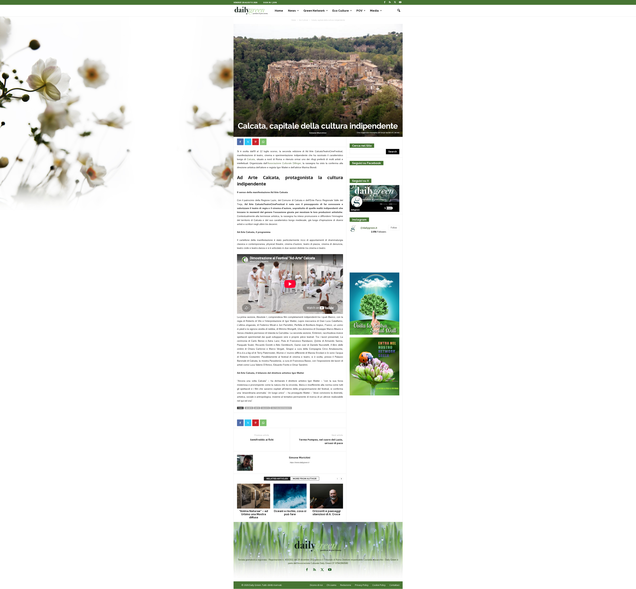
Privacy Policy (362, 585)
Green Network (314, 10)
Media (374, 10)
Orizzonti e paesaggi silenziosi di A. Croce (326, 513)
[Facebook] (385, 2)
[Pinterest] (255, 142)
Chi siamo (331, 585)
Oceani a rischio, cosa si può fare (290, 513)
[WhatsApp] (263, 142)
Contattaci (394, 585)
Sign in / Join (270, 2)
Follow (394, 227)
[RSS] (390, 2)
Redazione (345, 585)
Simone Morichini (317, 133)
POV (359, 10)
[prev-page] (337, 479)
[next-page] (341, 479)
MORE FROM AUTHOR (305, 478)
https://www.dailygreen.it (299, 462)
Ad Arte (249, 408)
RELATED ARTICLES (277, 478)
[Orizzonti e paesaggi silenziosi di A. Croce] (326, 496)
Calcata (251, 159)
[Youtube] (400, 2)
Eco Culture (340, 10)
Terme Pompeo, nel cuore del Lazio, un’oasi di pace (321, 441)
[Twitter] (395, 2)
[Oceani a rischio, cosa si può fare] (290, 496)
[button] (397, 10)
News (292, 10)
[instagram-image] (358, 244)
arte (257, 408)
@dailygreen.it (368, 227)
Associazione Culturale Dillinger (284, 163)
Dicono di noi (316, 585)
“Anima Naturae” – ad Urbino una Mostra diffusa (253, 514)
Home (279, 10)
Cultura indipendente (281, 408)
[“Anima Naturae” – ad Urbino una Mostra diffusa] (253, 496)
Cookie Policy (379, 585)
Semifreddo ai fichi (261, 439)
